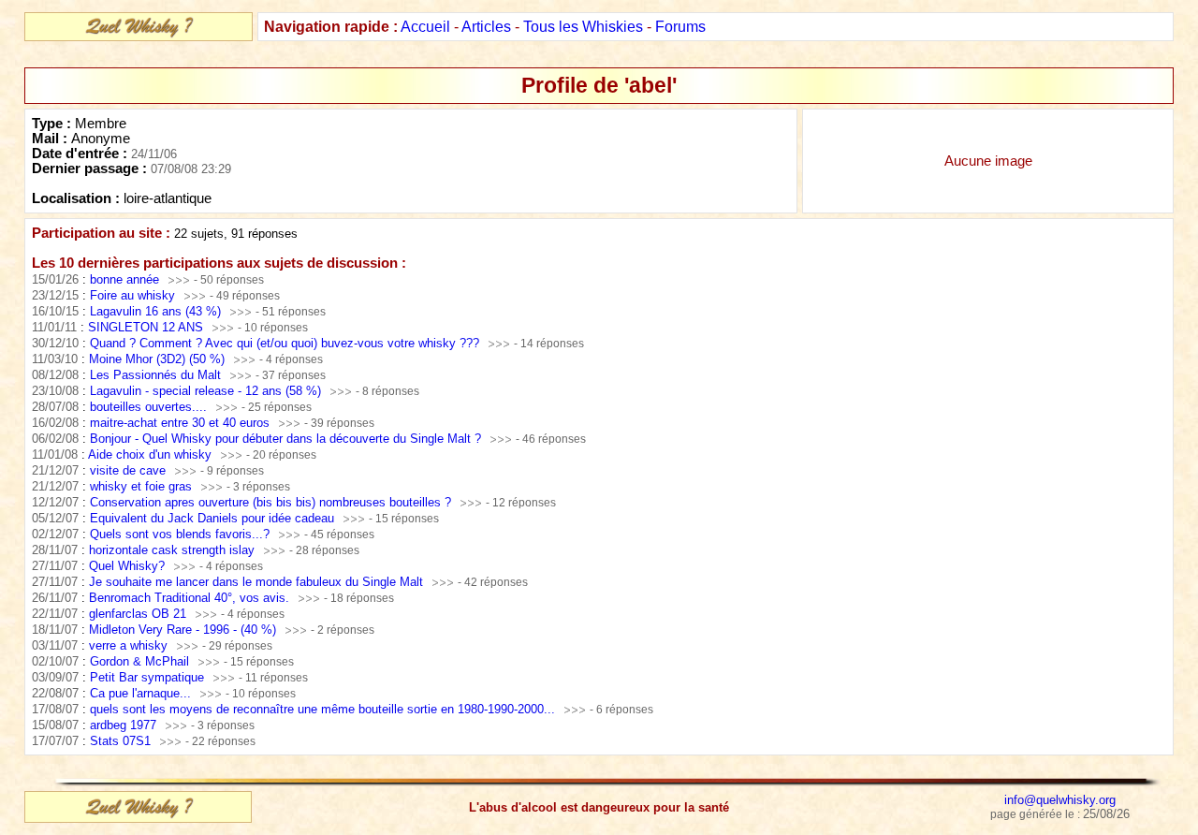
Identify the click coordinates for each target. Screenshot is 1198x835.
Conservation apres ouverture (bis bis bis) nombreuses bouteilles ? (270, 502)
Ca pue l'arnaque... (140, 693)
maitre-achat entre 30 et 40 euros (180, 423)
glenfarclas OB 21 (137, 614)
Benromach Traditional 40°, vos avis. (189, 598)
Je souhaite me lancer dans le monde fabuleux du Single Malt (256, 582)
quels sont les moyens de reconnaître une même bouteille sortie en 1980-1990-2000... (322, 709)
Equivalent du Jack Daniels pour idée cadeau (212, 518)
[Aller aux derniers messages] (178, 279)
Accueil (425, 27)
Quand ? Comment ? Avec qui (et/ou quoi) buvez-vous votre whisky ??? (284, 343)
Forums (680, 27)
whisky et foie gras (141, 486)
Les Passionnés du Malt (155, 375)
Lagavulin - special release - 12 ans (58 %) (205, 391)
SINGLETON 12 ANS (145, 327)
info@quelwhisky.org (1060, 800)
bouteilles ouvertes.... (148, 407)
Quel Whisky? (127, 566)
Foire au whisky (132, 295)
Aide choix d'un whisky (150, 454)
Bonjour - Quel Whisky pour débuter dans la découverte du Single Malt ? (285, 439)
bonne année (124, 279)
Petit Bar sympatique (147, 677)
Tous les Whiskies (583, 27)
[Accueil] (138, 33)
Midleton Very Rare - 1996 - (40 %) (182, 630)
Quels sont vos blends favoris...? (180, 534)
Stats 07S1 (120, 741)
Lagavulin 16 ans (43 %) (155, 311)
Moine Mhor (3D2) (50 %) (157, 359)
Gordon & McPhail (139, 661)
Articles (486, 27)
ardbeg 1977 (123, 725)
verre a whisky (128, 645)
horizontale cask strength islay (172, 550)
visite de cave (128, 470)
